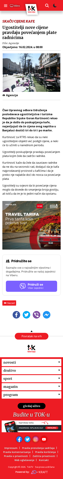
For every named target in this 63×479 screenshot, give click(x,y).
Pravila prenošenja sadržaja (38, 448)
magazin (10, 387)
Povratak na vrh (32, 336)
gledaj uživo (31, 406)
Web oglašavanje (24, 460)
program (10, 395)
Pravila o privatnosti (16, 456)
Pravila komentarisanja (17, 452)
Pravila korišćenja (45, 452)
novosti (9, 362)
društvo (9, 371)
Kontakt (44, 460)
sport (7, 379)
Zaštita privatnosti (44, 456)
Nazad (11, 303)
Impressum (10, 448)
